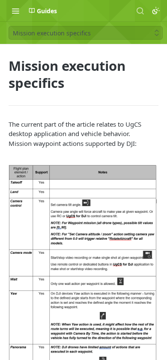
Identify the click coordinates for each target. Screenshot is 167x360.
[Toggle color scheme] (156, 10)
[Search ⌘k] (140, 10)
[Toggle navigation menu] (15, 10)
